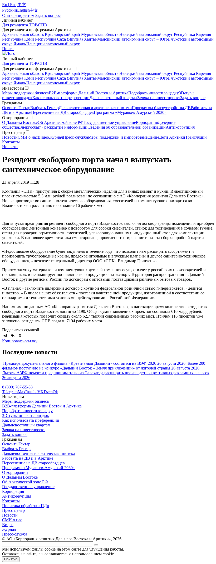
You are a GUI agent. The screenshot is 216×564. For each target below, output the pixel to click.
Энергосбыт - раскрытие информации (53, 127)
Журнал (56, 137)
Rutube (31, 392)
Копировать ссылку (19, 341)
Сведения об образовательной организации (126, 127)
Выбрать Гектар (44, 107)
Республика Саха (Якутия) (59, 39)
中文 (34, 10)
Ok (55, 392)
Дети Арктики (172, 137)
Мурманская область (99, 34)
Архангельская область (23, 34)
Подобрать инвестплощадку (153, 93)
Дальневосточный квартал (113, 97)
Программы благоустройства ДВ (161, 107)
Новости (10, 137)
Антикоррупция (180, 127)
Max (21, 392)
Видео (43, 137)
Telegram (10, 392)
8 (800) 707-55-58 (17, 387)
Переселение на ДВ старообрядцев (62, 112)
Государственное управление (110, 122)
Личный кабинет (17, 58)
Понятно (10, 559)
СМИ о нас (28, 137)
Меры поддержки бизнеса (25, 93)
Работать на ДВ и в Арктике (27, 458)
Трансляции (196, 137)
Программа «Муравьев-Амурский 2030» (130, 112)
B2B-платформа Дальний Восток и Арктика (88, 93)
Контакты (11, 142)
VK (40, 392)
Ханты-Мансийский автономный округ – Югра (127, 39)
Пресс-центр (13, 510)
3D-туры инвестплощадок (25, 415)
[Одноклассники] (20, 335)
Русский (9, 10)
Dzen (48, 392)
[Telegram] (5, 335)
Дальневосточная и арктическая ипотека (95, 107)
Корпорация (147, 122)
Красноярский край (62, 34)
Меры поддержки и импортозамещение (123, 137)
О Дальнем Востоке (20, 122)
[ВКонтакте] (12, 335)
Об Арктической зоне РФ (61, 122)
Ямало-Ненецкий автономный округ (46, 44)
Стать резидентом (18, 15)
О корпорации (15, 472)
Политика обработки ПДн (25, 505)
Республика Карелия (192, 34)
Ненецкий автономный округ (146, 34)
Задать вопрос (192, 97)
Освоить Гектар (16, 107)
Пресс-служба (75, 137)
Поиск (8, 48)
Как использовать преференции (61, 97)
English (23, 10)
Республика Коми (18, 39)
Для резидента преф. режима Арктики (36, 68)
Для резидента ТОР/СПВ (24, 25)
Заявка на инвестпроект (158, 97)
